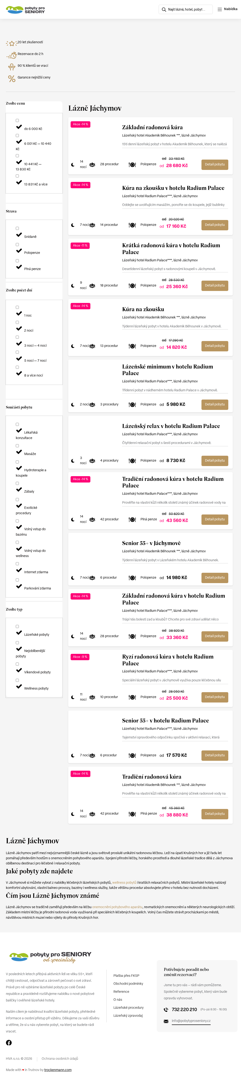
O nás (117, 1000)
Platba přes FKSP (126, 976)
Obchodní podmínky (128, 984)
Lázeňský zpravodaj (128, 1016)
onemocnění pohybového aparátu (117, 907)
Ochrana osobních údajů (60, 1059)
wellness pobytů (124, 883)
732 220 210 (184, 1010)
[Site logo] (25, 9)
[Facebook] (9, 1043)
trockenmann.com (58, 1070)
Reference (121, 992)
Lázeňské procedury (128, 1008)
